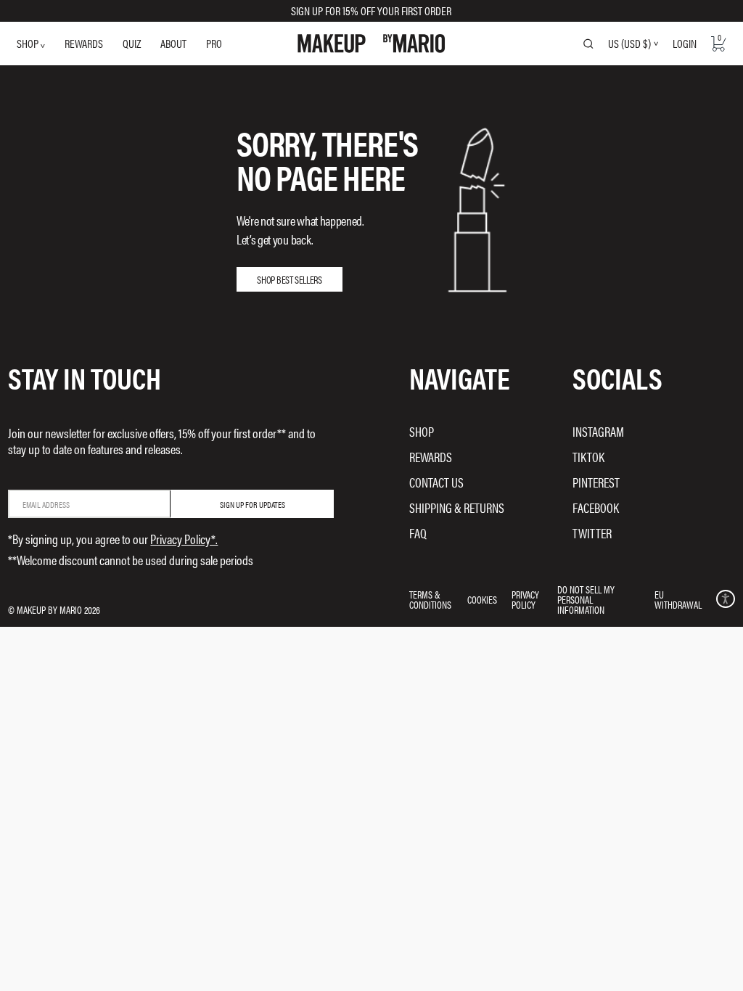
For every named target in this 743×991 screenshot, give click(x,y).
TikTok (588, 457)
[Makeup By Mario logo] (371, 43)
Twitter (592, 533)
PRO (214, 43)
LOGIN (685, 43)
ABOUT (173, 43)
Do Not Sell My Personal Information (586, 599)
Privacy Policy (525, 599)
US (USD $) (629, 43)
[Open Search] (588, 43)
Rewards (430, 457)
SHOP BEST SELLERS (289, 279)
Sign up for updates (252, 504)
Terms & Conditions (430, 599)
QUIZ (132, 43)
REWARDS (84, 43)
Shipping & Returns (456, 507)
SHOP (29, 43)
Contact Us (436, 482)
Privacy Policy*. (184, 539)
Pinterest (596, 482)
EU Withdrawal (678, 599)
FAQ (418, 533)
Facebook (595, 507)
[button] (725, 599)
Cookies (482, 599)
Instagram (598, 431)
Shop (421, 431)
